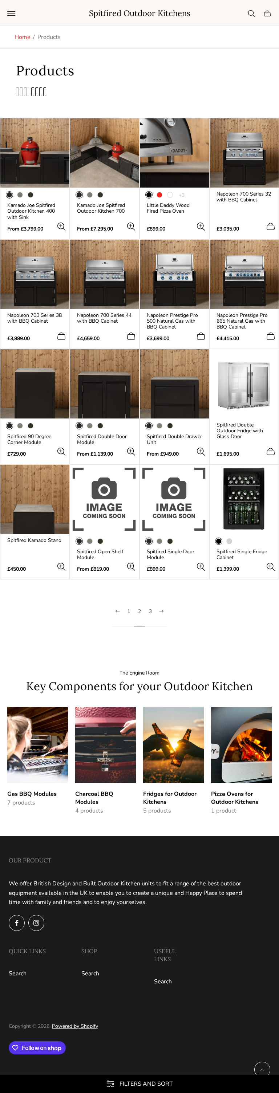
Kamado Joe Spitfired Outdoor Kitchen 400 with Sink (31, 211)
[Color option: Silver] (229, 541)
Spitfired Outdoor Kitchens (139, 13)
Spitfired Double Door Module (102, 439)
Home (23, 37)
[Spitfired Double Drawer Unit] (174, 383)
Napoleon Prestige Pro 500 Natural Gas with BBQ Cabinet (172, 321)
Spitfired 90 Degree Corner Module (29, 439)
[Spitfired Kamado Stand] (34, 499)
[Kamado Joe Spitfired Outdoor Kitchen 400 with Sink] (34, 153)
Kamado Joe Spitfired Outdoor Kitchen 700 (101, 208)
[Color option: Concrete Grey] (20, 194)
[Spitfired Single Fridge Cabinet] (244, 499)
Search (18, 974)
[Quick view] (61, 227)
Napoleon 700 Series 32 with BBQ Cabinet (244, 197)
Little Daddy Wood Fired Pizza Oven (168, 208)
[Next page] (161, 617)
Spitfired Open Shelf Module (100, 555)
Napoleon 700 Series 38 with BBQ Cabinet (34, 318)
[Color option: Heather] (30, 194)
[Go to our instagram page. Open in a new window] (36, 923)
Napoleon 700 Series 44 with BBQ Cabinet (104, 318)
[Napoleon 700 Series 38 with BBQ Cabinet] (34, 274)
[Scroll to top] (262, 1070)
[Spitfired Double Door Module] (104, 383)
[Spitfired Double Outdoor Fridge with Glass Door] (244, 383)
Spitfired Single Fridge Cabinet (242, 555)
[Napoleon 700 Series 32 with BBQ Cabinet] (244, 153)
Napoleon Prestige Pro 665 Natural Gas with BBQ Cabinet (242, 321)
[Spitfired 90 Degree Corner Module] (34, 383)
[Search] (251, 13)
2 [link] (139, 612)
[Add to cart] (271, 227)
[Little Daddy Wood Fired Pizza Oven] (174, 153)
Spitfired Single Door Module (170, 555)
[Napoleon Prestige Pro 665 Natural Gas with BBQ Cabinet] (244, 274)
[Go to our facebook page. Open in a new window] (17, 923)
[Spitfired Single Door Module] (174, 499)
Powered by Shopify (75, 1026)
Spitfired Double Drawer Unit (174, 439)
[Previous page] (117, 617)
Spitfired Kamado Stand (34, 540)
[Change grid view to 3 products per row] (21, 91)
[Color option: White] (170, 194)
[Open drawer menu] (11, 13)
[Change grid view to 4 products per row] (38, 91)
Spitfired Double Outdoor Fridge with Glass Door (240, 431)
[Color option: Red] (159, 194)
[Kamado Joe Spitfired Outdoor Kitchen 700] (104, 153)
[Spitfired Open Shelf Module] (104, 499)
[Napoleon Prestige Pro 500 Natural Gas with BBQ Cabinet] (174, 274)
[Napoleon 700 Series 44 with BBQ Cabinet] (104, 274)
